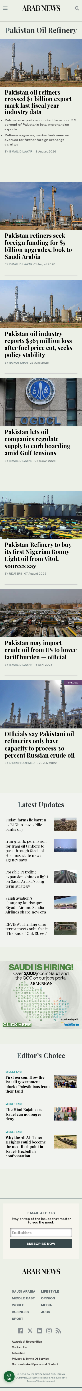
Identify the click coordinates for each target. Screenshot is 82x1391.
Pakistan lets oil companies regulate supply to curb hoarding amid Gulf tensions (38, 442)
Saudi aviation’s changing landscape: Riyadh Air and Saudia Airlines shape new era (25, 905)
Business (20, 1312)
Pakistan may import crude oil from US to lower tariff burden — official (40, 650)
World (18, 1305)
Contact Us (19, 1347)
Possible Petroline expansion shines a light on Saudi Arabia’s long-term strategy (26, 878)
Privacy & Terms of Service (30, 1358)
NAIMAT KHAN (18, 362)
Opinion (48, 1298)
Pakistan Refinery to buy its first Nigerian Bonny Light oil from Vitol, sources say (38, 555)
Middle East (14, 1071)
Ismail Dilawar (20, 151)
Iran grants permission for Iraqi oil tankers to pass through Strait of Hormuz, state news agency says (26, 850)
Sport (17, 1319)
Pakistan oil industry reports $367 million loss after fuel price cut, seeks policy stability (38, 344)
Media (46, 1305)
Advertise (18, 1353)
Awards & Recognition (27, 1341)
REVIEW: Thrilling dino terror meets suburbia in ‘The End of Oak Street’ (27, 929)
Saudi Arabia (23, 1291)
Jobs (45, 1312)
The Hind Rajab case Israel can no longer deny (23, 1114)
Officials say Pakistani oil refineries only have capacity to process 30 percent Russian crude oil (40, 744)
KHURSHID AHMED (23, 763)
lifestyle (50, 1291)
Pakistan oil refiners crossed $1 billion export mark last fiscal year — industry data (38, 102)
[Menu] (5, 8)
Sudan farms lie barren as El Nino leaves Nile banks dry (25, 824)
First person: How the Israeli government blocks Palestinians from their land (27, 1084)
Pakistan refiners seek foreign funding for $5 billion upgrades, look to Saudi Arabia (38, 246)
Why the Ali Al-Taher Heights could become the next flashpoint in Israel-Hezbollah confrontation (25, 1146)
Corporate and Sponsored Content (35, 1364)
